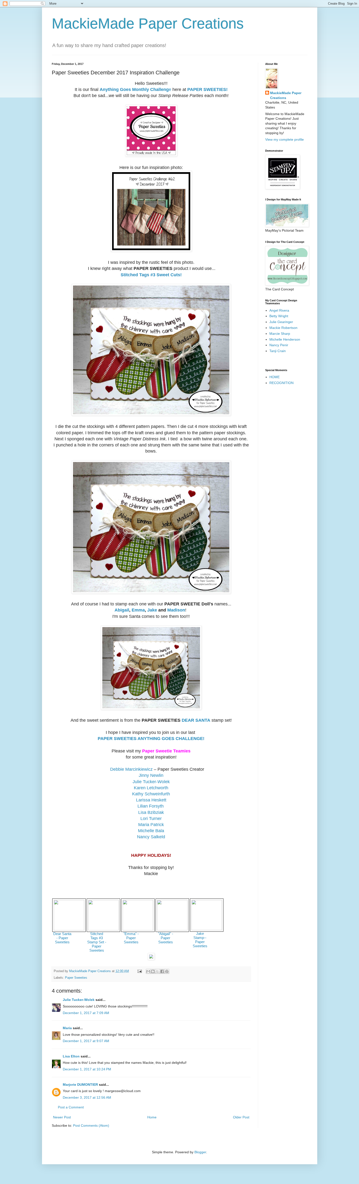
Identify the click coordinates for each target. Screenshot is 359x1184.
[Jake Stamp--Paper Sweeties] (206, 929)
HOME (274, 377)
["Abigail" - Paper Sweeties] (172, 929)
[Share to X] (157, 971)
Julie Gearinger (281, 322)
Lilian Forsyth (150, 806)
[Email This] (148, 971)
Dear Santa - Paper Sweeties (62, 938)
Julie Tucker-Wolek (79, 1000)
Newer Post (62, 1117)
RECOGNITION (281, 383)
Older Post (241, 1117)
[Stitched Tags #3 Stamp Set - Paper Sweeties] (103, 929)
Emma (138, 610)
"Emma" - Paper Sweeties (131, 938)
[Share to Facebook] (162, 971)
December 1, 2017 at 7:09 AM (86, 1013)
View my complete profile (284, 139)
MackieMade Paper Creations (148, 23)
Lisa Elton (71, 1056)
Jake (152, 610)
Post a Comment (71, 1107)
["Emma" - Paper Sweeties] (137, 929)
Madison (176, 610)
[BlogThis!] (152, 971)
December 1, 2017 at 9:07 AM (86, 1041)
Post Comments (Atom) (91, 1125)
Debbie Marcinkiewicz (131, 769)
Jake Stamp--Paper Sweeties (200, 939)
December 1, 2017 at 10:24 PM (87, 1069)
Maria (67, 1028)
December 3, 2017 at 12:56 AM (87, 1097)
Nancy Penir (278, 345)
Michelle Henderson (284, 339)
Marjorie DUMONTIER (81, 1084)
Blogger (200, 1152)
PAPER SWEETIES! (207, 89)
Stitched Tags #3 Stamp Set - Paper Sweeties (96, 942)
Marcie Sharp (279, 333)
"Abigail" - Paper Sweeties (165, 938)
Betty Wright (278, 316)
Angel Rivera (279, 310)
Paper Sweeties (76, 977)
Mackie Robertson (283, 328)
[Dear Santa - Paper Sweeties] (69, 929)
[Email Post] (139, 971)
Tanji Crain (277, 351)
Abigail (122, 610)
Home (152, 1117)
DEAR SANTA (196, 720)
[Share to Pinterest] (166, 971)
